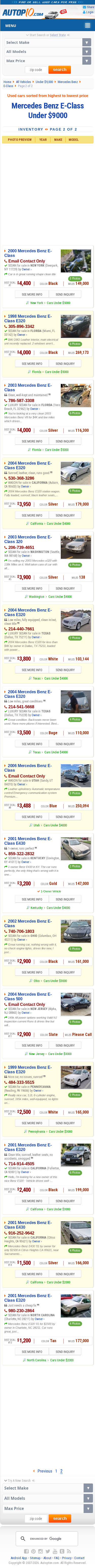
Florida (36, 372)
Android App (19, 1558)
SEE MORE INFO (32, 294)
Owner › (26, 269)
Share (90, 7)
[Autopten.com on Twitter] (47, 1551)
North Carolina (36, 1360)
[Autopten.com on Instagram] (40, 1551)
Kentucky (37, 908)
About (47, 1558)
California (36, 523)
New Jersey (36, 1054)
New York (36, 303)
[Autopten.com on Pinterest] (33, 1551)
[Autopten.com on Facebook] (26, 1551)
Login (89, 12)
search (59, 69)
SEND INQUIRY (65, 294)
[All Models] (48, 51)
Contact (79, 1558)
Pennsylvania (36, 1131)
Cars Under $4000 (58, 523)
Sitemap (35, 1558)
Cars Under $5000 (58, 303)
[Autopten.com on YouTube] (55, 1551)
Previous (43, 1471)
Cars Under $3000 (55, 981)
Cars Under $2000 (58, 1282)
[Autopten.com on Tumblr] (62, 1551)
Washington (36, 597)
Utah (37, 825)
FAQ (56, 1558)
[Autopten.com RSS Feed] (69, 1551)
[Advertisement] (47, 193)
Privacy (66, 1558)
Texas (36, 678)
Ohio (37, 981)
